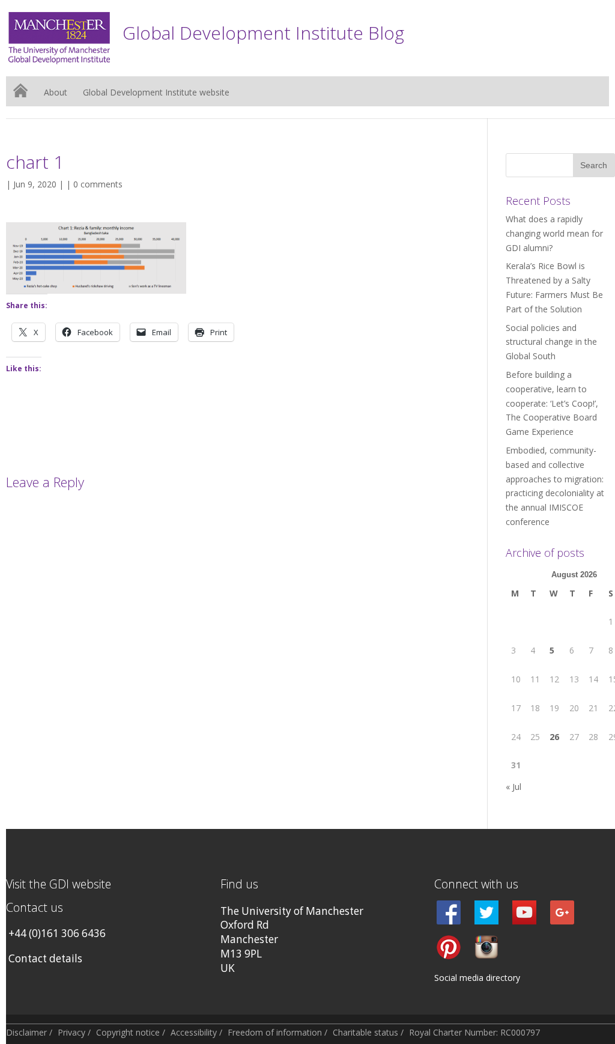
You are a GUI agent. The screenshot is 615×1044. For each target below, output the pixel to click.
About (55, 93)
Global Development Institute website (156, 93)
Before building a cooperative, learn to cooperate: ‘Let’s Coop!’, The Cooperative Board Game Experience (552, 403)
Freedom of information (275, 1032)
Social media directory (477, 977)
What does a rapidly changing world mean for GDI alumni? (554, 233)
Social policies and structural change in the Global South (551, 342)
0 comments (98, 184)
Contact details (45, 958)
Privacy (71, 1032)
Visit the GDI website (58, 884)
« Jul (513, 786)
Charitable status (365, 1032)
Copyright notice (128, 1032)
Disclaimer (26, 1032)
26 (554, 736)
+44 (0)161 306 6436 (57, 933)
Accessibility (194, 1032)
